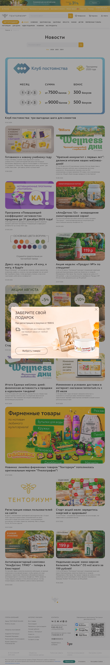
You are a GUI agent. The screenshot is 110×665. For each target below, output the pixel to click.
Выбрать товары (31, 350)
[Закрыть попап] (96, 309)
